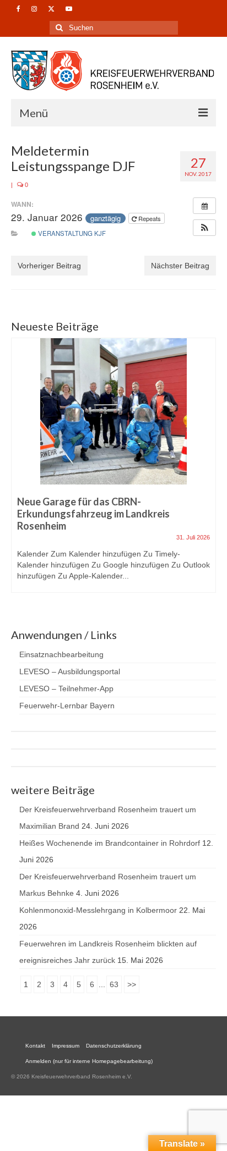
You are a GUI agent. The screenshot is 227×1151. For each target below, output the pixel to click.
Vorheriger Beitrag (49, 265)
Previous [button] (20, 470)
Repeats (150, 218)
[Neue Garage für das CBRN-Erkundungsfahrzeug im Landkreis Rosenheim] (113, 411)
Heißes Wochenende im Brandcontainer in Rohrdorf (109, 843)
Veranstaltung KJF (71, 233)
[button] (204, 227)
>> (131, 984)
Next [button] (206, 470)
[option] (113, 471)
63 (114, 984)
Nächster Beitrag (180, 265)
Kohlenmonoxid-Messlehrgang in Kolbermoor (98, 910)
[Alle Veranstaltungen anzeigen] (204, 205)
